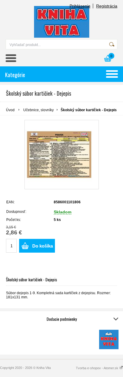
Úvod (10, 110)
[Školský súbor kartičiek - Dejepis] (61, 154)
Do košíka (42, 245)
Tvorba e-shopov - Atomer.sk (97, 368)
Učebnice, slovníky (38, 110)
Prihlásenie (80, 6)
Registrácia (106, 6)
